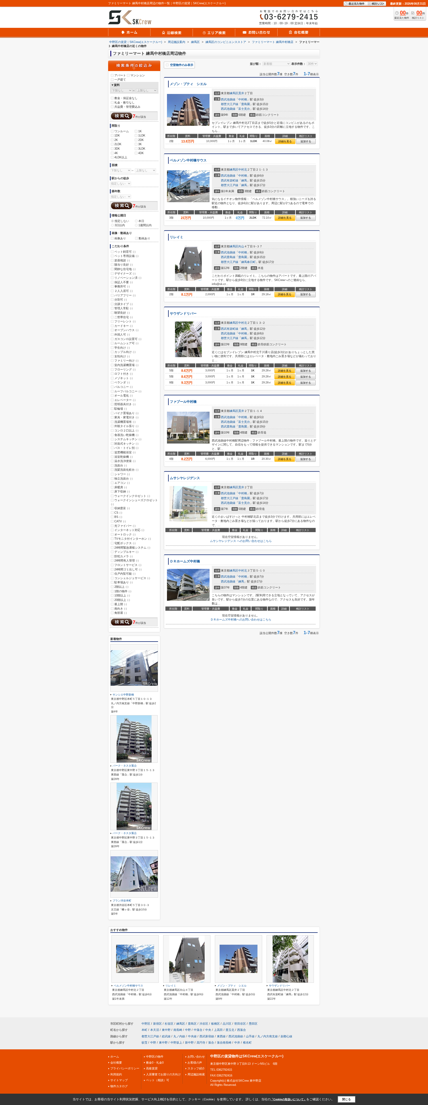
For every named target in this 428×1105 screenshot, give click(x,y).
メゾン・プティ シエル (188, 84)
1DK (117, 135)
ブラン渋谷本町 (122, 900)
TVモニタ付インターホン (132, 538)
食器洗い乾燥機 (126, 435)
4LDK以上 (120, 157)
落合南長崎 (224, 1042)
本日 (141, 221)
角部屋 (120, 613)
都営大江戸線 (229, 104)
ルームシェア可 (126, 343)
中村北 (242, 169)
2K (116, 140)
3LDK (141, 148)
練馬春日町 (248, 262)
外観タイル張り (126, 426)
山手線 (250, 1036)
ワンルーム (121, 131)
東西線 (221, 1036)
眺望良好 (122, 312)
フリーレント (125, 321)
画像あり (120, 238)
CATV (120, 521)
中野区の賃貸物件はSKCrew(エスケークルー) (246, 1056)
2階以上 (121, 586)
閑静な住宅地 (125, 269)
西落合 (241, 1030)
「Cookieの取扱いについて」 (288, 1099)
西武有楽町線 (229, 180)
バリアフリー (125, 295)
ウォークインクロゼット (132, 496)
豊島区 (192, 1023)
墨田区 (253, 1023)
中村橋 (242, 99)
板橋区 (215, 1023)
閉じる (346, 1099)
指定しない (122, 221)
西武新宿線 (207, 1036)
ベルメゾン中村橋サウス (188, 160)
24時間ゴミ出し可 (128, 569)
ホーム (114, 1056)
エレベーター (125, 400)
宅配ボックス (125, 543)
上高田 (218, 1030)
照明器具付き (125, 404)
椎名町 (247, 1042)
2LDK (117, 144)
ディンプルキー (126, 552)
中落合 (198, 1030)
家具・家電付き (126, 417)
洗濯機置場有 (125, 421)
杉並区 (169, 1023)
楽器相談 (122, 260)
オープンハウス (126, 330)
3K (140, 144)
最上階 (120, 604)
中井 (237, 1042)
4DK (141, 153)
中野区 (146, 1023)
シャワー (122, 474)
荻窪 (144, 1042)
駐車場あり (123, 582)
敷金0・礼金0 (155, 1062)
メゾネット (123, 378)
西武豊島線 (228, 257)
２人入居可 (123, 291)
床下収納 (122, 491)
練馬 (244, 180)
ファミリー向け (126, 360)
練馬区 (234, 93)
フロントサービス (127, 565)
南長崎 (177, 1030)
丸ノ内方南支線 (267, 1036)
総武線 (166, 1036)
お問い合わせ (196, 1056)
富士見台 (244, 108)
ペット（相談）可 (157, 1080)
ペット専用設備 (126, 256)
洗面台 (120, 465)
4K (116, 153)
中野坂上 (176, 1042)
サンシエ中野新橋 (123, 694)
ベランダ (122, 382)
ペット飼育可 (125, 251)
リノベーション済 (127, 277)
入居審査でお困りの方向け (163, 1074)
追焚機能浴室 (125, 452)
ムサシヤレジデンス (185, 478)
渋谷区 (204, 1023)
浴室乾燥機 (123, 456)
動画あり (144, 238)
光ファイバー (125, 525)
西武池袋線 (228, 99)
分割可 (120, 299)
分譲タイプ (123, 304)
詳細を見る (285, 141)
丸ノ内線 (179, 1036)
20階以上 (122, 600)
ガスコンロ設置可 (127, 339)
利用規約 (116, 1074)
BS (118, 517)
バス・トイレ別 (126, 448)
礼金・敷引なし (124, 102)
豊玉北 (230, 1030)
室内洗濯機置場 (126, 365)
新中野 (189, 1042)
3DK (117, 148)
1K (140, 131)
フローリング (125, 369)
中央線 (192, 1036)
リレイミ (176, 237)
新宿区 (157, 1023)
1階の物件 (122, 591)
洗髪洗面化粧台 (126, 469)
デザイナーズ (125, 273)
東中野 (166, 1030)
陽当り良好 (123, 264)
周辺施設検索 (196, 1074)
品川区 (227, 1023)
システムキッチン (127, 439)
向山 (241, 246)
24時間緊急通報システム (132, 547)
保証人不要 (123, 282)
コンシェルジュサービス (132, 578)
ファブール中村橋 (183, 401)
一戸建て (120, 79)
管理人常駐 (123, 308)
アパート (120, 75)
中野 (188, 1030)
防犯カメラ (123, 556)
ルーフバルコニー (127, 391)
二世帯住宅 (123, 317)
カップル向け (125, 352)
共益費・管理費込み (127, 106)
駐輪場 (120, 408)
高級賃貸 (152, 1068)
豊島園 (245, 104)
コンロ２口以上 (126, 430)
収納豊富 (122, 508)
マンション (137, 75)
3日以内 (120, 225)
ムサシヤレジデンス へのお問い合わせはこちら (241, 541)
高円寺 (201, 1042)
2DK (141, 140)
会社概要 (116, 1062)
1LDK (141, 135)
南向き (120, 608)
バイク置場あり (126, 413)
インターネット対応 (129, 530)
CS (118, 512)
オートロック (125, 534)
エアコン (122, 482)
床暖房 (120, 487)
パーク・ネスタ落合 (125, 765)
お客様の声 (194, 1062)
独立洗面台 (123, 478)
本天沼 (154, 1030)
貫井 (241, 93)
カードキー (123, 326)
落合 (211, 1042)
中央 (208, 1030)
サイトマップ (119, 1080)
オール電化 (123, 395)
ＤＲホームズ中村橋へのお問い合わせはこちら (240, 619)
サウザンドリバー (183, 313)
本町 (144, 1030)
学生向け (122, 347)
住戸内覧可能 (125, 573)
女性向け (122, 356)
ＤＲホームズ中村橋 (185, 561)
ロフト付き (123, 373)
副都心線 (286, 1036)
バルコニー (123, 387)
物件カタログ (119, 1086)
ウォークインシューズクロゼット (134, 502)
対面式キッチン (126, 443)
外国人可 (122, 334)
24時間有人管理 (126, 560)
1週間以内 (145, 225)
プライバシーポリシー (124, 1068)
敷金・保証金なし (126, 98)
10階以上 (122, 595)
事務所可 (122, 286)
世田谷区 (240, 1023)
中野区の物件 (154, 1056)
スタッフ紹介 (196, 1068)
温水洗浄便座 (125, 461)
